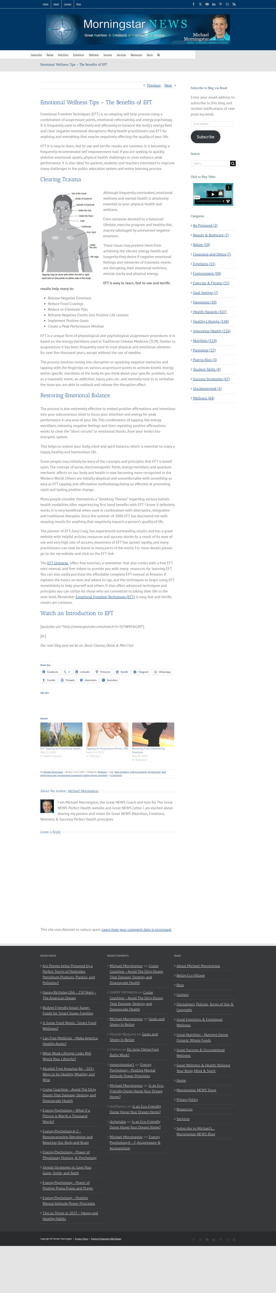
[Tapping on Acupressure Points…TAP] (107, 735)
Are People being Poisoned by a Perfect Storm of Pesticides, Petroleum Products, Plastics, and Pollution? (69, 974)
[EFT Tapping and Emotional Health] (61, 735)
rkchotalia (118, 1121)
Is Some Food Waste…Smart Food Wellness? (69, 1025)
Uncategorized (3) (207, 388)
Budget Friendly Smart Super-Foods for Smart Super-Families (68, 1010)
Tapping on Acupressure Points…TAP (107, 748)
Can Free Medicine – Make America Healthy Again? (70, 1041)
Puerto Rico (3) (205, 359)
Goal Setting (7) (205, 292)
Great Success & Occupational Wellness (200, 1052)
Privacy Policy (187, 1099)
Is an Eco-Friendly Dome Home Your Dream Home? (137, 1091)
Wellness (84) (203, 398)
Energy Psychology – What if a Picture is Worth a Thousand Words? (66, 1116)
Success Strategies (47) (211, 378)
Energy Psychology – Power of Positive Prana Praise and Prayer (68, 1185)
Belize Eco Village (190, 975)
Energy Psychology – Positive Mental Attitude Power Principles (69, 1200)
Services (183, 1118)
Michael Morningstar (53, 771)
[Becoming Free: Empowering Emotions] (153, 735)
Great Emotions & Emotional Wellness (199, 1022)
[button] (158, 54)
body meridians (122, 771)
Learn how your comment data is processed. (137, 929)
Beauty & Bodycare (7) (211, 235)
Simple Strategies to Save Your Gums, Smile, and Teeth (67, 1170)
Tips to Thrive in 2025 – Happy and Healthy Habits (70, 1216)
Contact (182, 994)
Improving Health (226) (212, 331)
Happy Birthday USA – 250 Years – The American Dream (69, 995)
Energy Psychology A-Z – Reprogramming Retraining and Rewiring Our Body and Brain (68, 1137)
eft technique (154, 771)
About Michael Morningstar (198, 965)
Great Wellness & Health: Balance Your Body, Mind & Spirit (203, 1068)
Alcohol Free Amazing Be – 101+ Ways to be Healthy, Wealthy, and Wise (69, 1074)
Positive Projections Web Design (106, 1238)
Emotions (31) (204, 263)
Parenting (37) (204, 350)
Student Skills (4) (207, 369)
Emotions (102, 771)
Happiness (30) (205, 302)
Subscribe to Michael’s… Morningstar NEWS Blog (195, 1131)
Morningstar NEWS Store (196, 1090)
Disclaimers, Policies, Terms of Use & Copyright (205, 1007)
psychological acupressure (70, 775)
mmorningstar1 (122, 1064)
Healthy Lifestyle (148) (211, 321)
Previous (154, 85)
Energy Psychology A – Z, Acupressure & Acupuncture (135, 1142)
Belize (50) (201, 244)
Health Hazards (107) (210, 311)
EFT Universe (58, 563)
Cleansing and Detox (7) (212, 254)
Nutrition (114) (205, 340)
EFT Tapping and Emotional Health (60, 748)
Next (168, 85)
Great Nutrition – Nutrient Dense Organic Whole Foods (202, 1037)
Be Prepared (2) (205, 225)
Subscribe (205, 136)
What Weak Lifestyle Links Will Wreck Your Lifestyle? (67, 1056)
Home (181, 1080)
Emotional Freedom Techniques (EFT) (105, 596)
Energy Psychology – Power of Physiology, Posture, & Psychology (70, 1155)
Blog (180, 985)
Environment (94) (207, 273)
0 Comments (116, 775)
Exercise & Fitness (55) (211, 283)
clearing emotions (138, 771)
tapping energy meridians (95, 775)
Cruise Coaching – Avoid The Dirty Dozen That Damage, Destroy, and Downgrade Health (69, 1095)
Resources (184, 1109)
